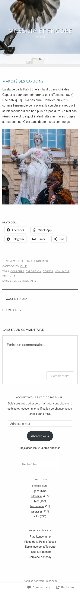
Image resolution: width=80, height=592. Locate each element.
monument (62, 271)
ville (23, 266)
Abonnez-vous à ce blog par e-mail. (40, 397)
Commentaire (60, 376)
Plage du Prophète (40, 552)
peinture (8, 275)
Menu (43, 59)
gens (36, 491)
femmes (48, 271)
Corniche (10, 310)
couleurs (17, 271)
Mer (36, 501)
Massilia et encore (40, 31)
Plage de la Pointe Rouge (40, 541)
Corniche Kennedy (40, 557)
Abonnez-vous (40, 436)
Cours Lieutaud (19, 299)
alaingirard (39, 261)
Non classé (37, 506)
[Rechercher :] (40, 464)
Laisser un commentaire (19, 280)
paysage (36, 511)
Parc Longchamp (40, 536)
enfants (36, 486)
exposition (33, 271)
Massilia (36, 496)
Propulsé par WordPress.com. (40, 581)
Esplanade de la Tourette (40, 546)
